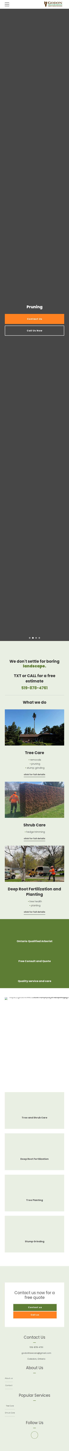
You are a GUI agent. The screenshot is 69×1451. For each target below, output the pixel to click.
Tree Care (10, 1405)
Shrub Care (10, 1412)
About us (9, 1378)
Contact (8, 1385)
